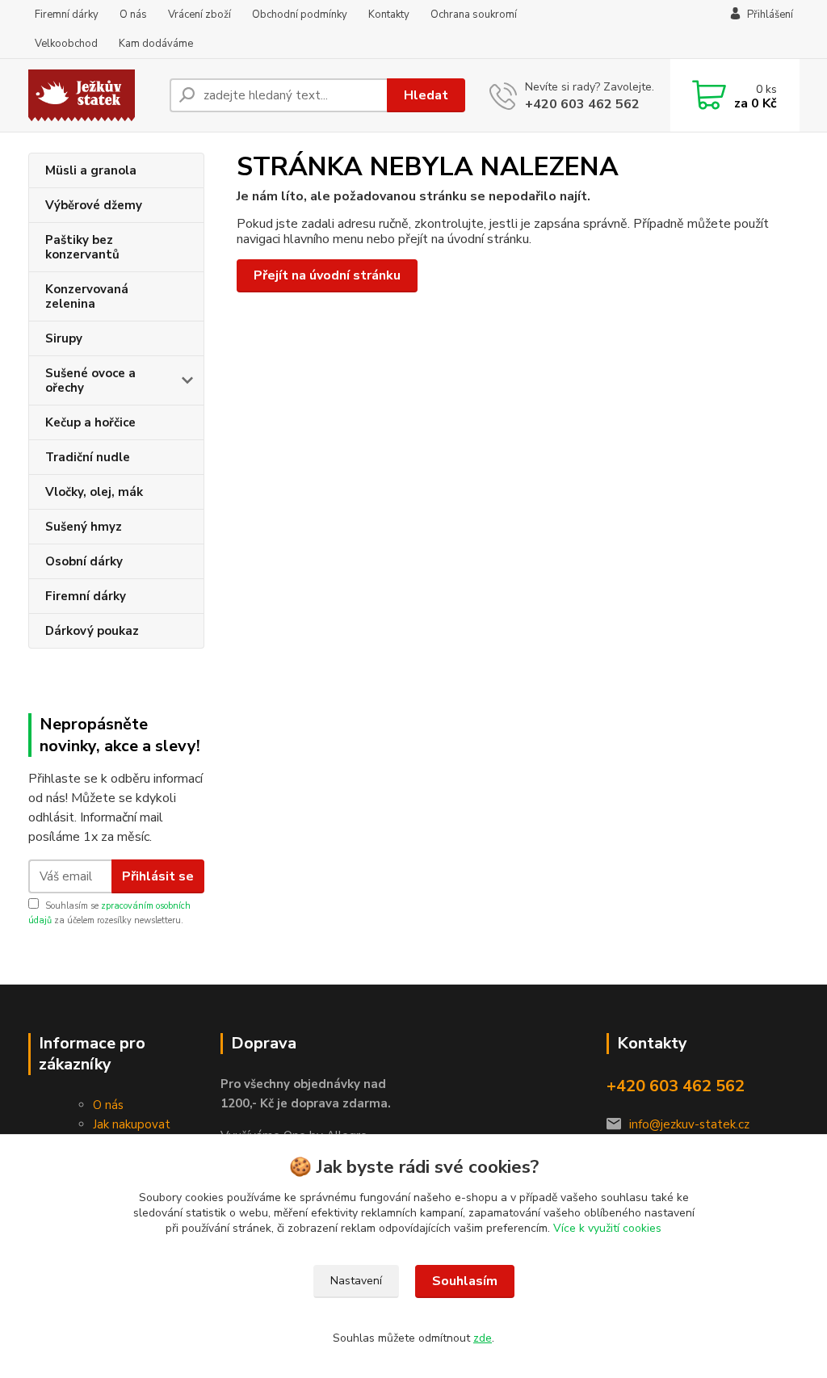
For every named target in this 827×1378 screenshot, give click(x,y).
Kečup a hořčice (90, 422)
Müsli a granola (90, 170)
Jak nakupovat (131, 1124)
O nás (133, 14)
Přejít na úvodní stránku (327, 275)
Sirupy (63, 338)
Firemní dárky (67, 14)
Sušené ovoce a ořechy (90, 380)
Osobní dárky (84, 561)
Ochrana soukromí (473, 14)
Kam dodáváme (156, 43)
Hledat (426, 95)
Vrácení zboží (199, 14)
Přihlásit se (158, 876)
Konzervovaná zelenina (86, 296)
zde (482, 1338)
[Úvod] (92, 95)
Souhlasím (464, 1281)
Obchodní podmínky (299, 14)
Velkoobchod (66, 43)
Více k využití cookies (607, 1228)
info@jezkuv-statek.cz (689, 1124)
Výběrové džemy (93, 205)
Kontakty (388, 14)
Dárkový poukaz (92, 631)
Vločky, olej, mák (94, 492)
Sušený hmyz (83, 527)
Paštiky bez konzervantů (82, 247)
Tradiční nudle (87, 457)
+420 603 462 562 (582, 104)
